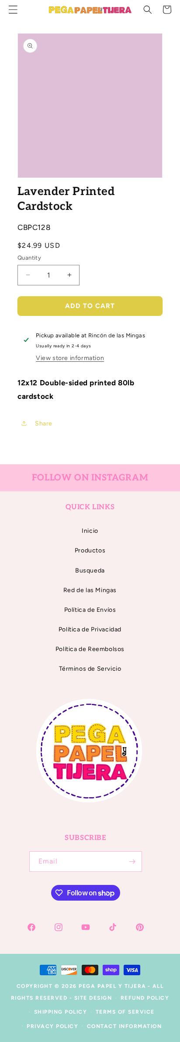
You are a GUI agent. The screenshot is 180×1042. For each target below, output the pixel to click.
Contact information (124, 1026)
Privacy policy (52, 1026)
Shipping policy (60, 1012)
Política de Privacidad (90, 629)
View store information (70, 358)
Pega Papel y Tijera (112, 986)
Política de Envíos (90, 610)
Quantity (29, 257)
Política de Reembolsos (90, 649)
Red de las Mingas (90, 590)
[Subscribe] (132, 861)
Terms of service (125, 1012)
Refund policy (145, 998)
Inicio (90, 531)
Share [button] (43, 423)
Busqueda (90, 570)
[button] (147, 9)
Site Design (93, 998)
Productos (90, 550)
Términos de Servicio (90, 668)
